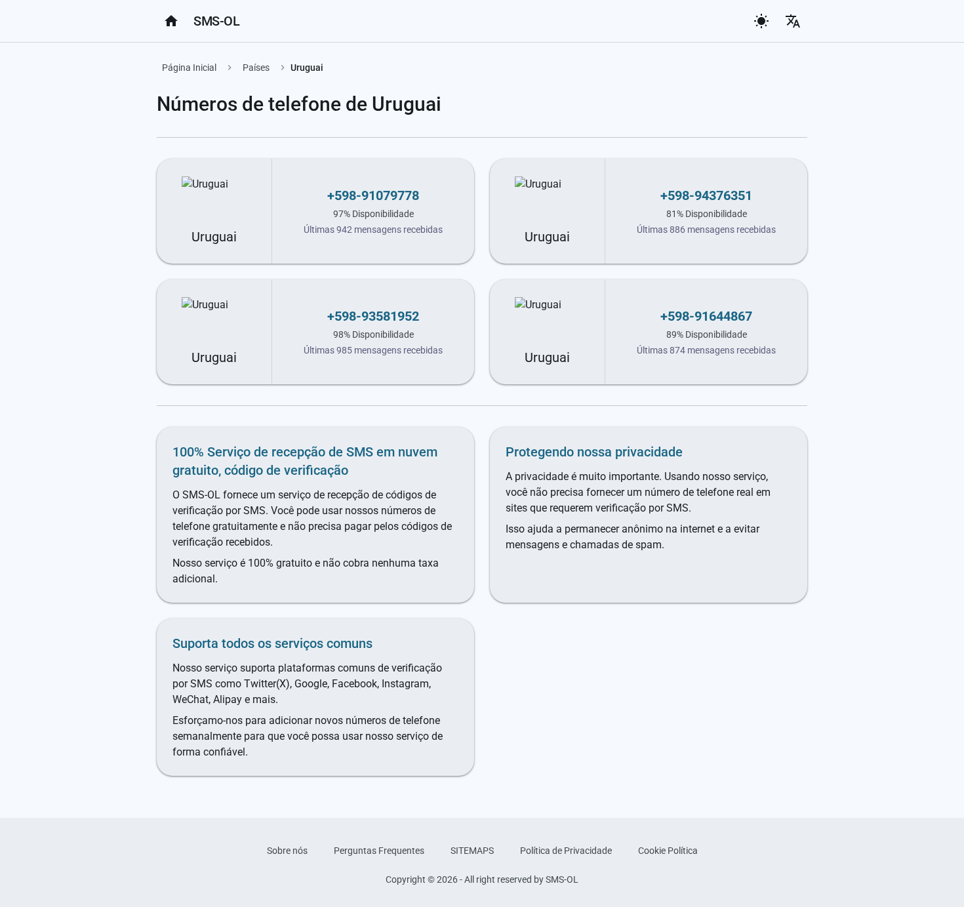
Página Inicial (189, 67)
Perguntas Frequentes (379, 850)
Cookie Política (668, 850)
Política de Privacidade (566, 850)
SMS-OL (216, 21)
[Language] (792, 21)
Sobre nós (287, 850)
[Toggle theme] (761, 21)
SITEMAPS (472, 850)
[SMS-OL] (171, 21)
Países (256, 67)
